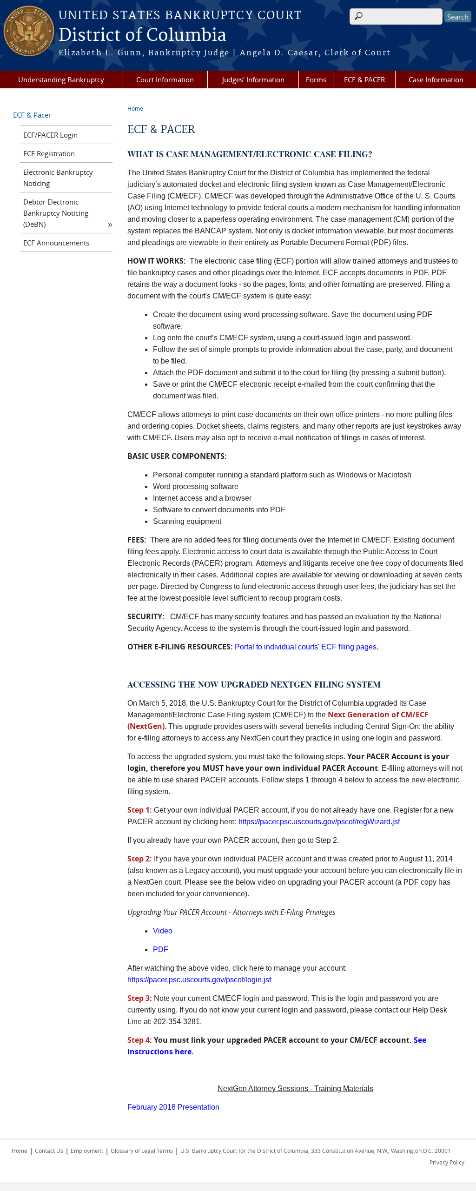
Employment (87, 1150)
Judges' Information (253, 79)
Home (135, 108)
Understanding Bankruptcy (61, 79)
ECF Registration (49, 153)
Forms (316, 79)
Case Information (436, 79)
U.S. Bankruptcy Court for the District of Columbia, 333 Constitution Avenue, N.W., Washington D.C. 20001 (315, 1150)
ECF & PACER (364, 79)
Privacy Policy (447, 1162)
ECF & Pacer (32, 114)
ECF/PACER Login (50, 134)
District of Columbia (142, 35)
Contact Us (49, 1150)
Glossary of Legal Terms (142, 1150)
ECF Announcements (56, 242)
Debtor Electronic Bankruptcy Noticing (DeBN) (55, 213)
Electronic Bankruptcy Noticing (58, 177)
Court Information (165, 79)
